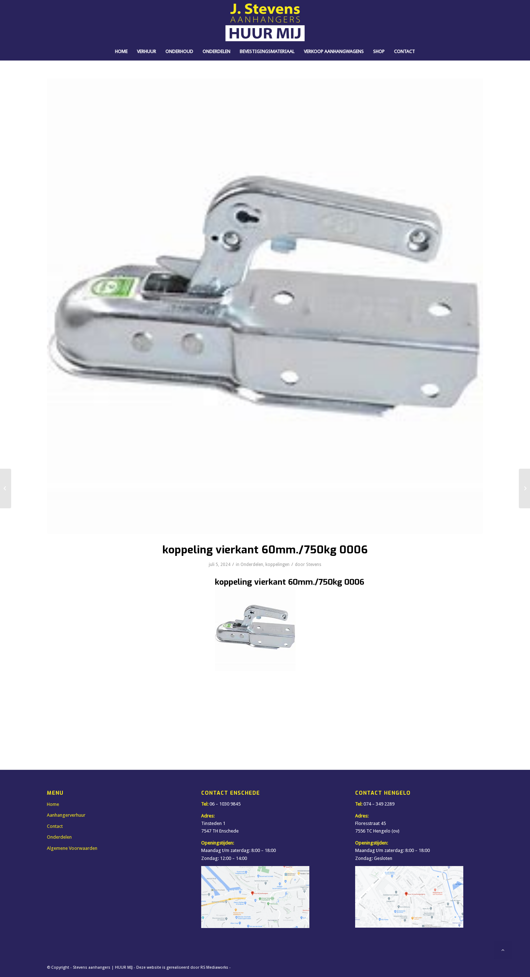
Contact (55, 826)
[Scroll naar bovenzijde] (503, 950)
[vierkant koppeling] (265, 306)
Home (53, 804)
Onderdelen (251, 564)
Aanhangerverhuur (66, 815)
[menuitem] (121, 52)
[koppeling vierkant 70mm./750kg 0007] (524, 488)
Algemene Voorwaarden (72, 848)
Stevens (313, 564)
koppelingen (277, 564)
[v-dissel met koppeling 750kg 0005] (5, 488)
